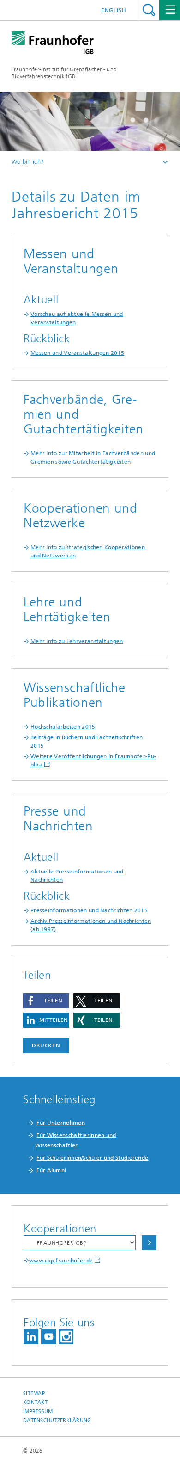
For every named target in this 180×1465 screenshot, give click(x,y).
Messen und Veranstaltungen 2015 (77, 353)
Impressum (38, 1412)
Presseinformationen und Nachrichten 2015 (89, 910)
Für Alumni (51, 1170)
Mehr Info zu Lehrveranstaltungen (76, 641)
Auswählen (149, 1242)
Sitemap (34, 1394)
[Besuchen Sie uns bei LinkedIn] (31, 1336)
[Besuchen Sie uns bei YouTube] (48, 1336)
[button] (46, 1000)
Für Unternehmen (60, 1122)
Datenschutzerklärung (57, 1420)
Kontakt (35, 1402)
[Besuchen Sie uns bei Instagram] (66, 1336)
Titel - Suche (148, 10)
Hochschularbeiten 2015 (63, 726)
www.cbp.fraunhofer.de (61, 1260)
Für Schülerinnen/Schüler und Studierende (92, 1158)
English (113, 10)
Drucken (46, 1045)
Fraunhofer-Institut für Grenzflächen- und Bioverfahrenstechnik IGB (64, 73)
